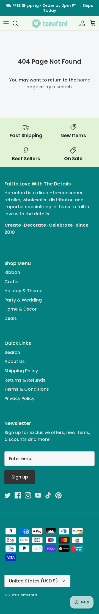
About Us (14, 361)
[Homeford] (49, 23)
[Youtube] (38, 495)
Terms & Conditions (26, 389)
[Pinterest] (58, 495)
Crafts (11, 281)
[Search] (18, 23)
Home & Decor (20, 309)
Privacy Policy (19, 398)
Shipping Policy (21, 371)
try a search (58, 87)
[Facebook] (18, 495)
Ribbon (12, 272)
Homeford (27, 595)
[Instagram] (28, 495)
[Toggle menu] (6, 23)
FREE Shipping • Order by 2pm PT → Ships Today (52, 8)
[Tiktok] (48, 495)
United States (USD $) (33, 581)
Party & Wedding (23, 300)
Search (12, 352)
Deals (10, 318)
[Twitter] (7, 495)
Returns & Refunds (24, 380)
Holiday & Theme (23, 291)
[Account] (81, 23)
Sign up (20, 477)
